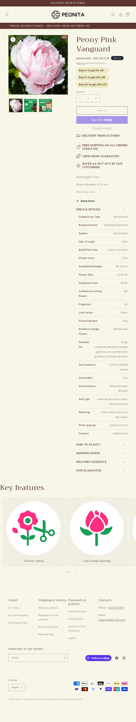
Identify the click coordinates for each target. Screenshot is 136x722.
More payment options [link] (102, 128)
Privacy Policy (75, 618)
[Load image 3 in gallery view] (45, 105)
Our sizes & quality (18, 615)
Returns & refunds (48, 626)
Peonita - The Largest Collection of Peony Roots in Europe (40, 699)
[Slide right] (75, 572)
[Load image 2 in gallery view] (30, 105)
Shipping (80, 63)
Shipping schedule (48, 607)
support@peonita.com (111, 620)
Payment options (77, 611)
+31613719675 (115, 607)
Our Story (13, 607)
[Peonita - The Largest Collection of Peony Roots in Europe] (68, 14)
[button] (7, 14)
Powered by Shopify (74, 699)
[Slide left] (60, 572)
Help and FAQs (46, 634)
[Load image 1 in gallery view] (15, 105)
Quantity (80, 91)
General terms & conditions (77, 628)
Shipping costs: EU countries (48, 617)
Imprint (72, 638)
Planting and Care (18, 622)
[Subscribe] (64, 658)
